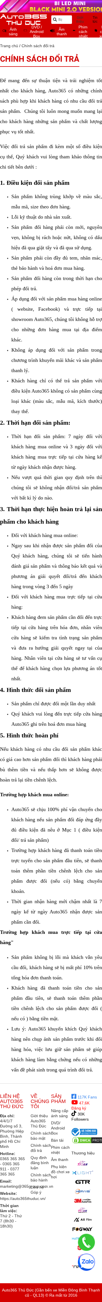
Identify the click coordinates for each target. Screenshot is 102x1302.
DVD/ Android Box (58, 1128)
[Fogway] (82, 1228)
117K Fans (86, 1097)
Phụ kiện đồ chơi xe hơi (60, 1171)
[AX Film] (82, 1219)
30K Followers (80, 1116)
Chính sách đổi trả (38, 45)
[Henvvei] (82, 1191)
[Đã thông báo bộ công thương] (84, 1131)
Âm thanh (59, 1159)
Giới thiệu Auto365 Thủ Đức (39, 1121)
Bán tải (57, 1140)
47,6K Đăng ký (80, 1105)
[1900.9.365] (86, 1242)
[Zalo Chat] (86, 1262)
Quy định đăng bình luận (40, 1162)
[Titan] (82, 1163)
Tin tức (95, 20)
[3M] (82, 1200)
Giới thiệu (80, 20)
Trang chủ (9, 45)
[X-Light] (82, 1172)
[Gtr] (82, 1182)
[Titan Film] (82, 1210)
